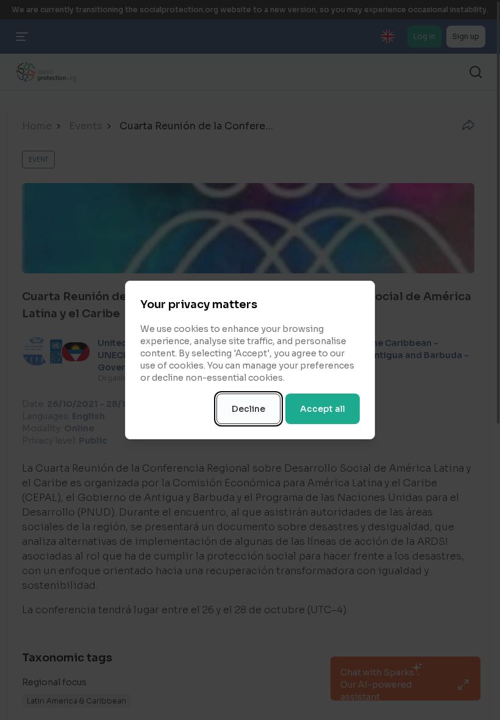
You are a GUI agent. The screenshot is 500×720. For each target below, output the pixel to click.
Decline (248, 408)
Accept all (322, 408)
